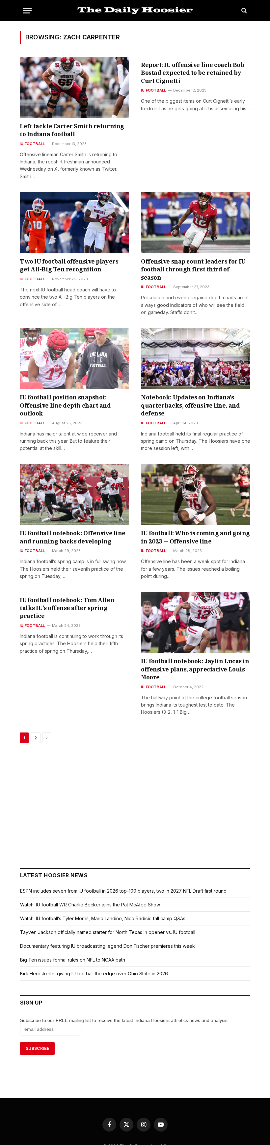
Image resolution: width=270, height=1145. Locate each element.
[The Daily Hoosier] (135, 10)
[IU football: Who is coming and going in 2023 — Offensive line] (195, 494)
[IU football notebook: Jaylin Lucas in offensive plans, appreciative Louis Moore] (195, 622)
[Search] (243, 10)
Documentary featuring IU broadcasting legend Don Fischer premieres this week (107, 946)
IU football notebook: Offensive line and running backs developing (72, 537)
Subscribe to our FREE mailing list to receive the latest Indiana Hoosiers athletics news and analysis (124, 1020)
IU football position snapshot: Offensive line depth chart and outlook (65, 405)
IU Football (32, 143)
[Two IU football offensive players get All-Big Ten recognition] (74, 222)
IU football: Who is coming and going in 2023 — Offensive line (195, 537)
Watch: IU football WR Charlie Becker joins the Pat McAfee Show (90, 904)
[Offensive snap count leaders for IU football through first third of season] (195, 222)
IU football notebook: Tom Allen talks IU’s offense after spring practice (67, 608)
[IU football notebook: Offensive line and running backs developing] (74, 494)
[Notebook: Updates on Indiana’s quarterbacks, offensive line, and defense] (195, 358)
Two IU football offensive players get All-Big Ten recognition (69, 265)
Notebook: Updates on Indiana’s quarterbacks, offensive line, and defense (190, 405)
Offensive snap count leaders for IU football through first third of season (193, 269)
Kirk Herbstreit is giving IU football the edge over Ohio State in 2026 (94, 973)
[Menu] (27, 10)
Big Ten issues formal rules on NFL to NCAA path (72, 960)
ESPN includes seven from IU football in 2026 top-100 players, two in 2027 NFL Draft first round (123, 891)
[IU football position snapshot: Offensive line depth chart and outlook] (74, 358)
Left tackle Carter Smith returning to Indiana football (72, 130)
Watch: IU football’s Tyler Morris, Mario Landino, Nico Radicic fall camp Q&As (102, 918)
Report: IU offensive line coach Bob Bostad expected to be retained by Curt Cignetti (192, 73)
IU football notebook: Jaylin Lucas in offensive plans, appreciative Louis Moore (195, 669)
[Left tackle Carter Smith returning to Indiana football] (74, 87)
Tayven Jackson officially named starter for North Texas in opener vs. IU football (107, 932)
